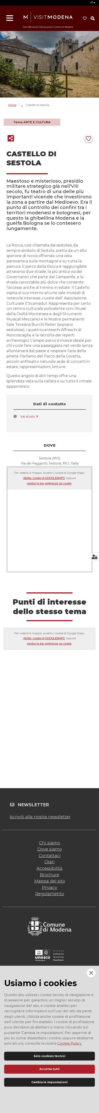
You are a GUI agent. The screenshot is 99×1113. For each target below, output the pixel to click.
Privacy (49, 887)
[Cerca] (92, 18)
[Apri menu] (10, 18)
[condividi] (10, 138)
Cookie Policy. (69, 1043)
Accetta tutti (49, 1069)
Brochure (49, 874)
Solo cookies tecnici (49, 1056)
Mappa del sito (49, 881)
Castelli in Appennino (23, 105)
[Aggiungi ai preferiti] (88, 138)
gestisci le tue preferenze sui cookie (49, 483)
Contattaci (50, 855)
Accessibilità (49, 868)
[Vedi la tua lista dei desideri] (85, 18)
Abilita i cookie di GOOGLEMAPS (44, 478)
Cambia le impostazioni (49, 1082)
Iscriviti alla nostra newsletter (40, 816)
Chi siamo (49, 843)
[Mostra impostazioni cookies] (94, 557)
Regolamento (49, 893)
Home (12, 105)
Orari (49, 861)
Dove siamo (49, 849)
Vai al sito (27, 416)
